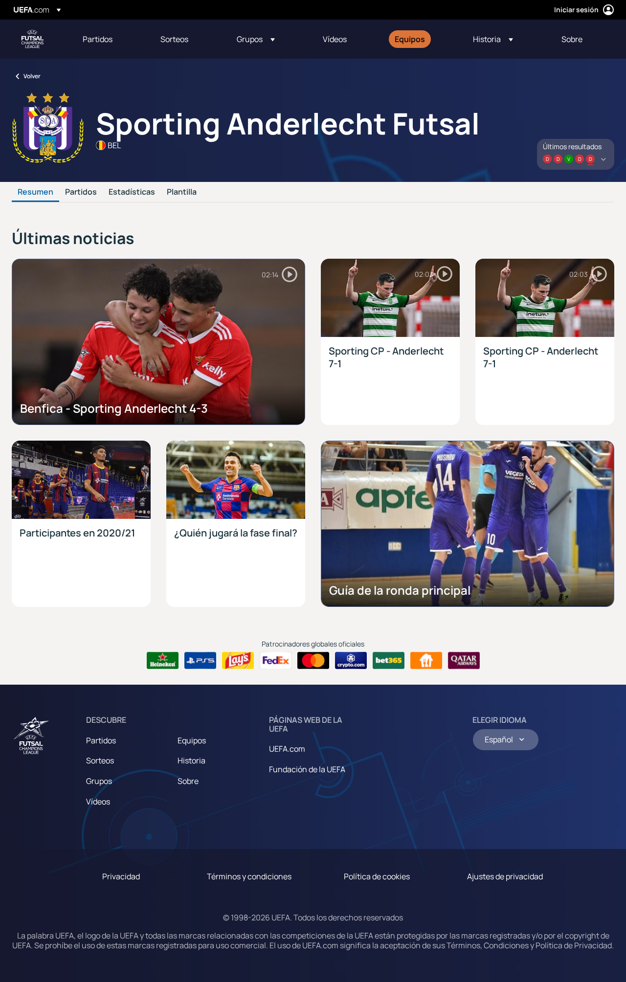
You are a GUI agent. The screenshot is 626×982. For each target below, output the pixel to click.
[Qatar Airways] (464, 661)
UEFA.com (287, 748)
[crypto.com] (351, 661)
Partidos (81, 192)
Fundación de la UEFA (307, 769)
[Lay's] (238, 661)
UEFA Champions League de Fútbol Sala (32, 39)
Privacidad (121, 876)
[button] (255, 39)
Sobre (188, 781)
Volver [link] (32, 76)
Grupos (99, 781)
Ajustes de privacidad (505, 876)
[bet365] (388, 661)
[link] (97, 39)
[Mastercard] (313, 661)
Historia (191, 760)
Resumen (35, 192)
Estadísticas (132, 192)
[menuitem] (109, 39)
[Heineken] (163, 661)
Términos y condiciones (249, 876)
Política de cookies (377, 876)
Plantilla (182, 192)
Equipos (192, 740)
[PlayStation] (200, 661)
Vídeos (98, 801)
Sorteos (100, 760)
